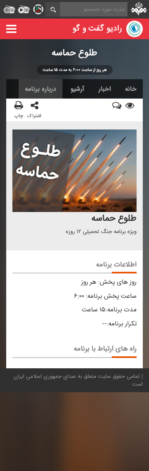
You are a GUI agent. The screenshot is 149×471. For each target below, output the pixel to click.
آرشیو (77, 89)
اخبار (105, 89)
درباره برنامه (40, 89)
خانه (131, 89)
